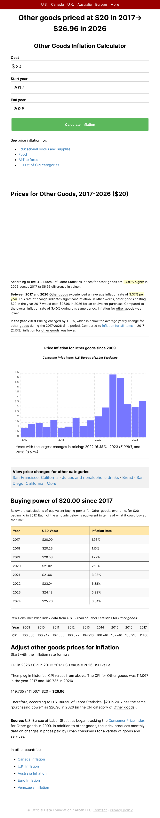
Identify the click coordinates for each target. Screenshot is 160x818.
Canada (57, 4)
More (114, 4)
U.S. (44, 4)
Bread (127, 477)
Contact (100, 810)
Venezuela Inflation (33, 787)
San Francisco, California (36, 477)
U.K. (70, 4)
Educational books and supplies (44, 149)
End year (18, 100)
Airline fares (28, 160)
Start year (19, 79)
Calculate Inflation (80, 125)
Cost (15, 58)
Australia (84, 4)
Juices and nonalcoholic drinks (90, 477)
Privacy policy (121, 810)
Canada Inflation (31, 759)
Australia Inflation (32, 773)
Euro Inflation (29, 780)
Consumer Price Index (126, 720)
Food (23, 154)
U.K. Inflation (28, 766)
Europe (101, 4)
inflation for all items (117, 326)
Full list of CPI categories (39, 165)
